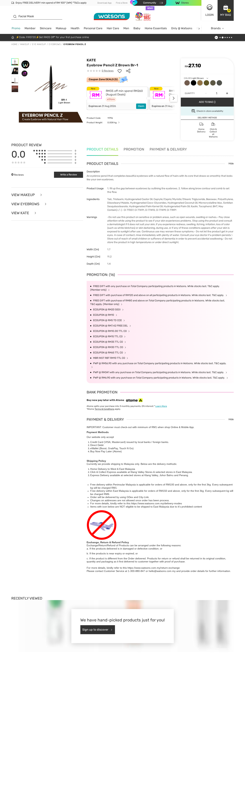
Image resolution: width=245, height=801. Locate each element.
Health (75, 28)
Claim (141, 106)
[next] (199, 28)
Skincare (45, 28)
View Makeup (23, 195)
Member (30, 28)
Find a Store (122, 3)
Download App (104, 3)
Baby (136, 28)
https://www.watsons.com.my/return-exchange (154, 567)
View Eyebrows (25, 204)
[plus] (227, 93)
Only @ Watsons (181, 28)
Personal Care (93, 28)
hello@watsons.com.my (162, 571)
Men (126, 28)
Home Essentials (156, 28)
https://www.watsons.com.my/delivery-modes (156, 503)
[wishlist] (119, 71)
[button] (226, 10)
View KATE (20, 213)
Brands (216, 28)
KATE (91, 60)
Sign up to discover (95, 629)
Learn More (161, 406)
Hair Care (113, 28)
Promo (16, 28)
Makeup (61, 28)
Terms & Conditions (104, 409)
